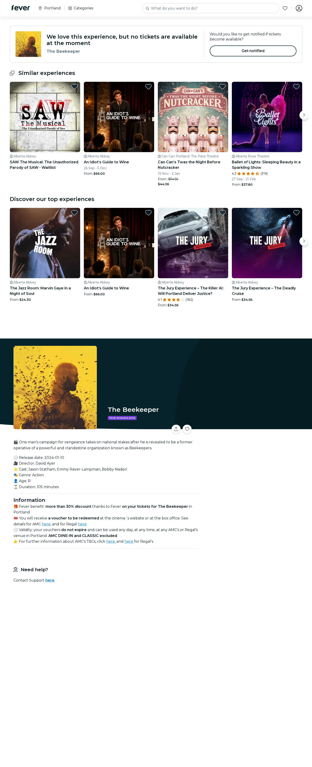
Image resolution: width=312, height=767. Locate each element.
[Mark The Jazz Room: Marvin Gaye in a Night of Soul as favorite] (74, 213)
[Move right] (304, 115)
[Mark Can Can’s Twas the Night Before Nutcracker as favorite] (222, 87)
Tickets (251, 426)
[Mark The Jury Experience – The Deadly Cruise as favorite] (296, 213)
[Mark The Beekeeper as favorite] (187, 429)
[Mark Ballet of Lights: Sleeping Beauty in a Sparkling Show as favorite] (296, 87)
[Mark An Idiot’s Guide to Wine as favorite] (148, 87)
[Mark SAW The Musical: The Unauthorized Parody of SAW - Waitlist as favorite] (74, 87)
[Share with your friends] (176, 429)
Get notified (253, 51)
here (46, 524)
